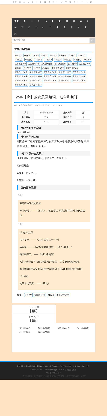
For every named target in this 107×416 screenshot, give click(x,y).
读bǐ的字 (50, 295)
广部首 (25, 105)
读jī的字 (18, 68)
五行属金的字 (84, 64)
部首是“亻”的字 (58, 68)
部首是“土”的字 (21, 72)
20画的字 (87, 60)
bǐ (21, 105)
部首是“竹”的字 (36, 80)
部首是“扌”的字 (79, 72)
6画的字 (27, 55)
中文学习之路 (71, 370)
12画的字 (82, 55)
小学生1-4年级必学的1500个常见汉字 (64, 366)
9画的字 (53, 55)
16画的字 (48, 60)
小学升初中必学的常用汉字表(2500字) (32, 366)
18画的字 (68, 60)
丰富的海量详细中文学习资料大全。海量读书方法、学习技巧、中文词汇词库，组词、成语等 (53, 376)
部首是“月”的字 (21, 76)
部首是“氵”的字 (50, 76)
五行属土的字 (20, 64)
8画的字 (44, 55)
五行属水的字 (46, 64)
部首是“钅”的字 (21, 85)
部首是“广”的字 (63, 295)
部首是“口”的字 (72, 68)
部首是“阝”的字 (36, 85)
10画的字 (62, 55)
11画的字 (72, 55)
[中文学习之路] (25, 11)
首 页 (15, 2)
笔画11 (30, 105)
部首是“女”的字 (36, 72)
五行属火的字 (60, 64)
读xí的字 (27, 68)
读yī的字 (36, 68)
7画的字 (36, 55)
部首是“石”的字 (21, 80)
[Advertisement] (53, 398)
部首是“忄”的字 (65, 72)
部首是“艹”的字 (50, 80)
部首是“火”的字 (65, 76)
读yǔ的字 (45, 68)
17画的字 (58, 60)
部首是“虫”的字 (65, 80)
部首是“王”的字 (79, 76)
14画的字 (28, 60)
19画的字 (77, 60)
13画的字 (19, 60)
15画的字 (38, 60)
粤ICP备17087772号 (53, 373)
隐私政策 (85, 366)
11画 (46, 117)
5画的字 (18, 55)
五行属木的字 (33, 64)
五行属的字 (72, 64)
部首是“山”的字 (50, 72)
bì (16, 105)
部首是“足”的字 (79, 80)
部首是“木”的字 (36, 76)
